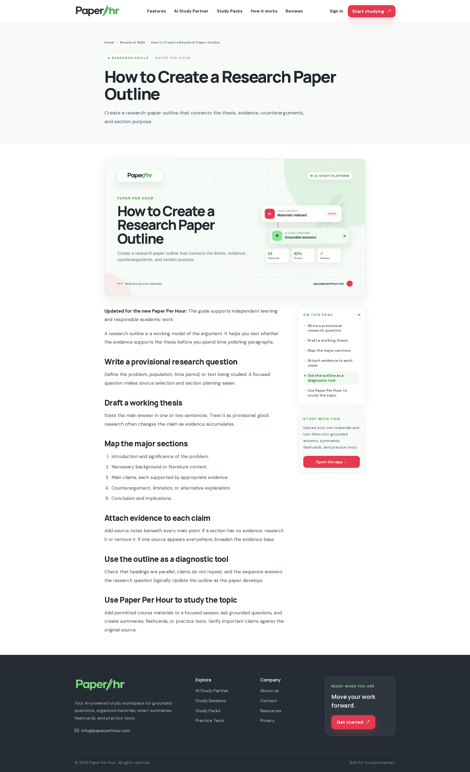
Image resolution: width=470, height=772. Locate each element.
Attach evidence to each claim (330, 363)
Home (109, 42)
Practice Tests (210, 720)
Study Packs (229, 11)
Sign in (336, 11)
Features (156, 11)
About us (269, 690)
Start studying (368, 11)
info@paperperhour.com (105, 730)
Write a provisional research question (325, 328)
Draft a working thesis (328, 340)
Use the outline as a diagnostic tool (326, 378)
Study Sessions (211, 700)
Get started (350, 722)
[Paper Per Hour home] (97, 11)
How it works (264, 11)
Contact (268, 700)
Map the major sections (329, 350)
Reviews (294, 11)
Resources (270, 711)
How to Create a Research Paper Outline (185, 42)
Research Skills (132, 42)
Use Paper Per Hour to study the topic (327, 393)
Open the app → (331, 461)
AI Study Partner (191, 11)
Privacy (267, 720)
